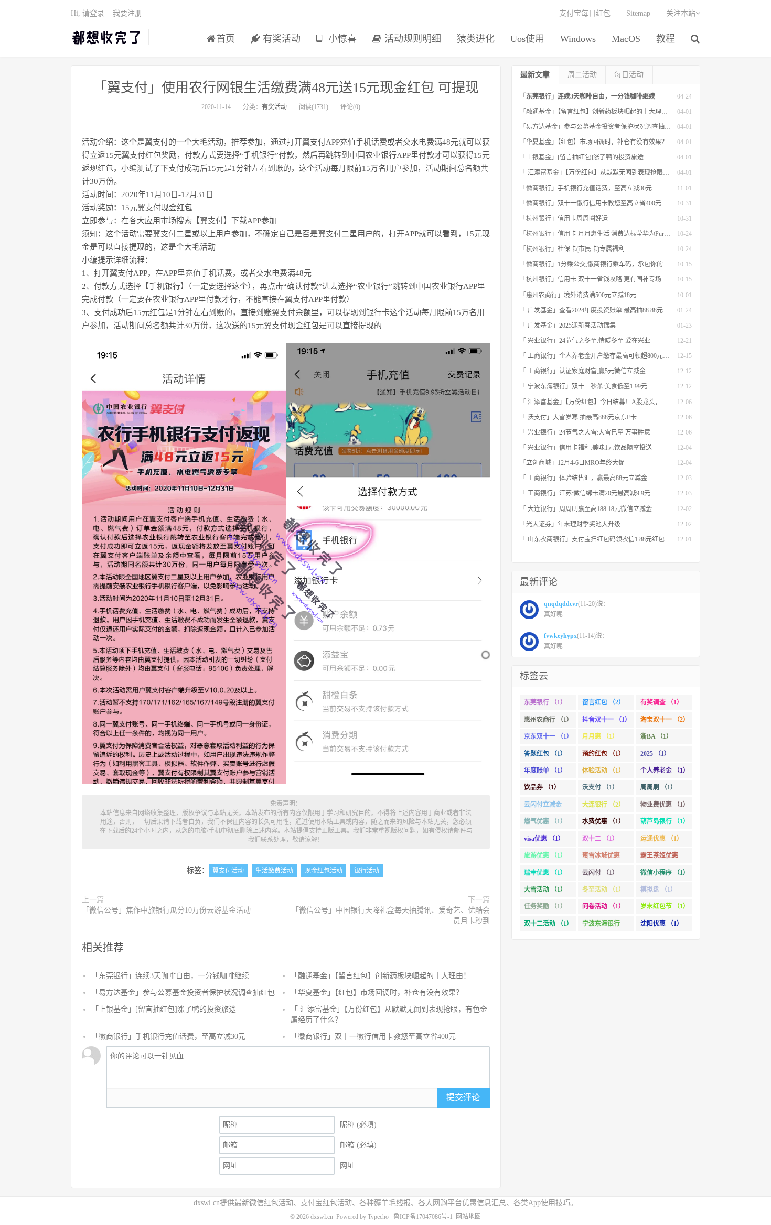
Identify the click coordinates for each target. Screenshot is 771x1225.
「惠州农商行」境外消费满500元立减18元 (578, 295)
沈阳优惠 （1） (661, 923)
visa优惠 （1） (544, 838)
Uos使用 (527, 39)
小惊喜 (341, 39)
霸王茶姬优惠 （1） (659, 857)
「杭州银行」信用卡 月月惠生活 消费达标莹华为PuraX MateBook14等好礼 (622, 233)
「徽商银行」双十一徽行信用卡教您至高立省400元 (373, 1036)
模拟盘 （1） (658, 889)
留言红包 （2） (603, 702)
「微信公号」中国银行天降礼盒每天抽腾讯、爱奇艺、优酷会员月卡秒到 (391, 915)
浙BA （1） (656, 736)
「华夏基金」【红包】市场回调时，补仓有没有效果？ (377, 992)
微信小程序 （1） (664, 872)
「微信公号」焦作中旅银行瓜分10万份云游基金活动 (166, 910)
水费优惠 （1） (603, 821)
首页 (225, 39)
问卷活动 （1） (603, 906)
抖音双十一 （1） (606, 719)
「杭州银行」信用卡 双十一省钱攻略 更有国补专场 (590, 279)
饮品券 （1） (542, 787)
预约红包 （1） (603, 753)
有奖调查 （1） (661, 702)
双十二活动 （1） (548, 923)
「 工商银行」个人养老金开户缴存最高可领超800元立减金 (601, 356)
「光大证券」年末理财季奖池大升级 (570, 524)
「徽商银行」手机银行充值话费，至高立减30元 (168, 1036)
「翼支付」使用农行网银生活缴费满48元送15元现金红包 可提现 (286, 87)
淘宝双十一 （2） (664, 719)
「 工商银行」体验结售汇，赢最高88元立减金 (583, 478)
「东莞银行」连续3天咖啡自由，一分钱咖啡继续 (170, 976)
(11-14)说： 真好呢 (576, 641)
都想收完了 (107, 37)
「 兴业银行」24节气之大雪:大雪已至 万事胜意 (585, 432)
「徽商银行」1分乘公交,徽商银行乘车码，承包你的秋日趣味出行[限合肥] (622, 264)
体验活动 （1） (603, 770)
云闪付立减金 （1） (543, 806)
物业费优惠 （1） (664, 804)
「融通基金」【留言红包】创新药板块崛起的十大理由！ (380, 976)
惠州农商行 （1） (548, 719)
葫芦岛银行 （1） (664, 821)
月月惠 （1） (600, 736)
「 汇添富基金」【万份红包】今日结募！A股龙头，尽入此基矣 (606, 402)
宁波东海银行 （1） (601, 925)
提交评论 (463, 1097)
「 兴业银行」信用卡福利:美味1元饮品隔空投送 (586, 447)
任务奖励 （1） (545, 906)
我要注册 (127, 13)
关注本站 (680, 13)
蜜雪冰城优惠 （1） (601, 857)
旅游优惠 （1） (545, 855)
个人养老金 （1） (664, 770)
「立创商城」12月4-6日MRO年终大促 (572, 463)
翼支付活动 (228, 870)
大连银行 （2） (603, 804)
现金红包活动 (323, 870)
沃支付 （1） (600, 787)
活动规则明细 (411, 39)
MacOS (626, 39)
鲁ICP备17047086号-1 (423, 1216)
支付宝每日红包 (585, 13)
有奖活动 (280, 39)
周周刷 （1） (658, 787)
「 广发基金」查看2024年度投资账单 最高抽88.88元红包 (598, 310)
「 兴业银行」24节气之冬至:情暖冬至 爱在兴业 (585, 340)
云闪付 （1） (600, 872)
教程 (665, 39)
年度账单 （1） (545, 770)
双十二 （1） (600, 838)
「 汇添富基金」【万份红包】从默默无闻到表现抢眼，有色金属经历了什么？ (626, 172)
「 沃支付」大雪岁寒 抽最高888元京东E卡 (578, 417)
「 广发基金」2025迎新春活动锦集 (568, 325)
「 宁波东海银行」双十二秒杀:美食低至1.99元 (583, 386)
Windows (578, 39)
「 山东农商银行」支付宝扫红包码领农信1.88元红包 (592, 539)
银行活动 (366, 870)
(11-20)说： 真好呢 (576, 609)
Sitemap (638, 13)
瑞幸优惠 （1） (545, 872)
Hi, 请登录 (87, 13)
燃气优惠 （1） (545, 821)
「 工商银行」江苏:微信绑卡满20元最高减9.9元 (585, 493)
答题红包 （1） (545, 753)
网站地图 (468, 1216)
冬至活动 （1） (603, 889)
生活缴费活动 (274, 870)
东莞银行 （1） (545, 702)
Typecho (378, 1216)
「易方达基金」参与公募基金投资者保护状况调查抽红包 (183, 992)
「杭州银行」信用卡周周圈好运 (564, 218)
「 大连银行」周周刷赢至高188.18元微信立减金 (586, 509)
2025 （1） (655, 753)
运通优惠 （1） (661, 838)
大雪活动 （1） (545, 889)
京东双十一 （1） (548, 736)
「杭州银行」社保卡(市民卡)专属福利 (572, 249)
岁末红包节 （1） (664, 906)
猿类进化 (476, 39)
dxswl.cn (321, 1216)
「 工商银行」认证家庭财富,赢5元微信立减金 (583, 371)
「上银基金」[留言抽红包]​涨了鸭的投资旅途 (163, 1009)
